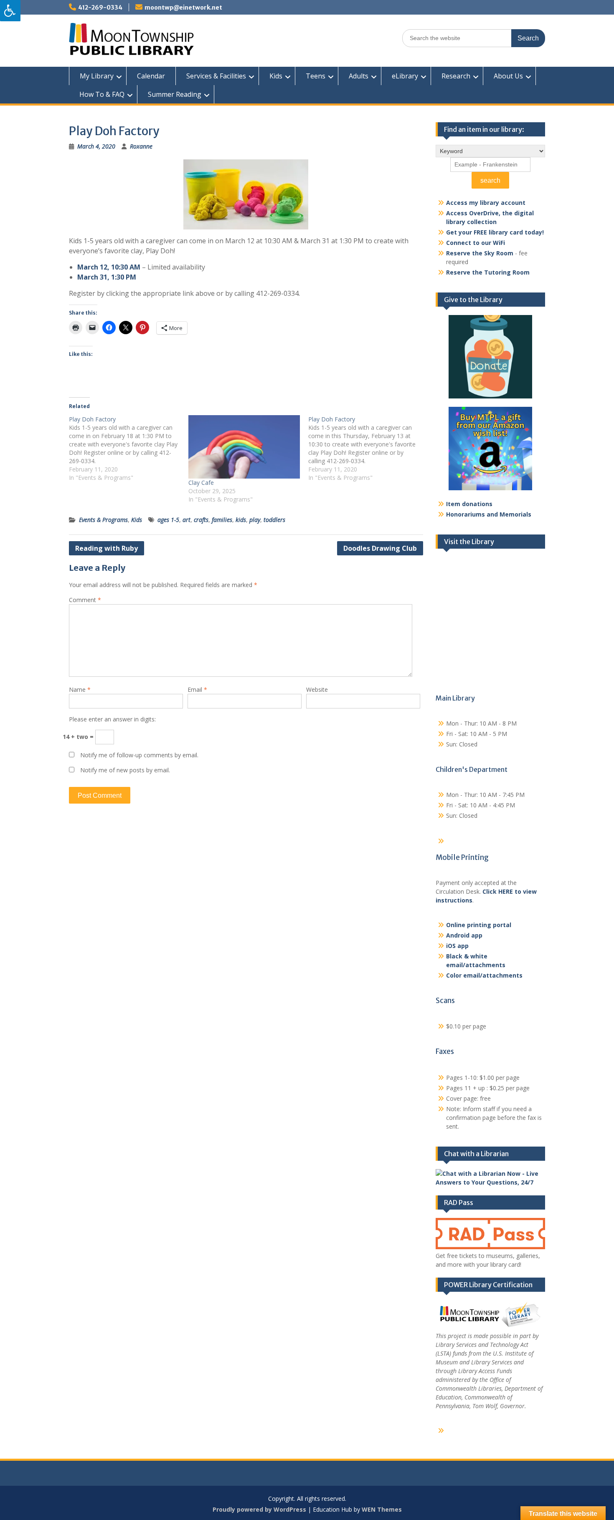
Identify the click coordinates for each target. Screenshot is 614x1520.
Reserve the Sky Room (479, 253)
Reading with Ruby (106, 548)
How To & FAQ (101, 94)
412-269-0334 (100, 7)
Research (455, 76)
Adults (358, 76)
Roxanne (141, 146)
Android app (464, 935)
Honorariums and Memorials (488, 514)
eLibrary (405, 76)
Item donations (469, 504)
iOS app (457, 946)
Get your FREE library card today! (495, 232)
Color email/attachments (484, 975)
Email (197, 689)
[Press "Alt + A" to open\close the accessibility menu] (10, 10)
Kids (275, 76)
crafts (201, 520)
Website (317, 689)
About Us (508, 76)
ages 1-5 (168, 520)
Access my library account (485, 203)
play (254, 520)
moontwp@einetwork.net (183, 7)
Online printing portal (478, 925)
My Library (97, 76)
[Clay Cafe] (243, 447)
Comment (85, 600)
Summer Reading (174, 94)
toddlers (274, 520)
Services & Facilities (216, 76)
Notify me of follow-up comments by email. (139, 755)
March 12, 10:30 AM (108, 267)
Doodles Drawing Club (380, 548)
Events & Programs (103, 520)
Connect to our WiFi (475, 243)
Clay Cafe (201, 483)
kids (241, 520)
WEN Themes (382, 1509)
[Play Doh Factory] (128, 448)
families (222, 520)
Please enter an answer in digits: (112, 719)
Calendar (151, 76)
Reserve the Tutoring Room (488, 272)
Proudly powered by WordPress (259, 1509)
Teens (315, 76)
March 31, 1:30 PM (106, 277)
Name (80, 689)
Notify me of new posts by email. (125, 770)
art (186, 520)
